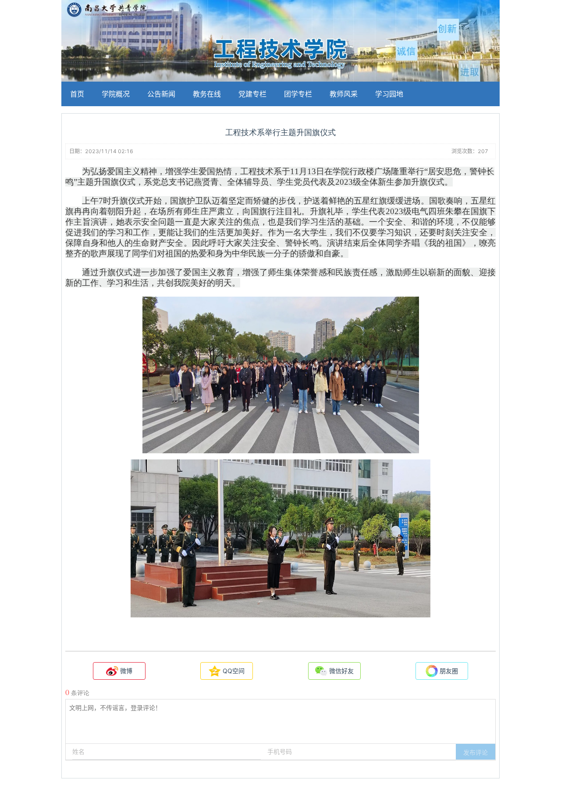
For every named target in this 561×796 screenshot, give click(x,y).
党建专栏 (252, 94)
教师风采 (344, 94)
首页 (77, 94)
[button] (475, 752)
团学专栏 (298, 94)
